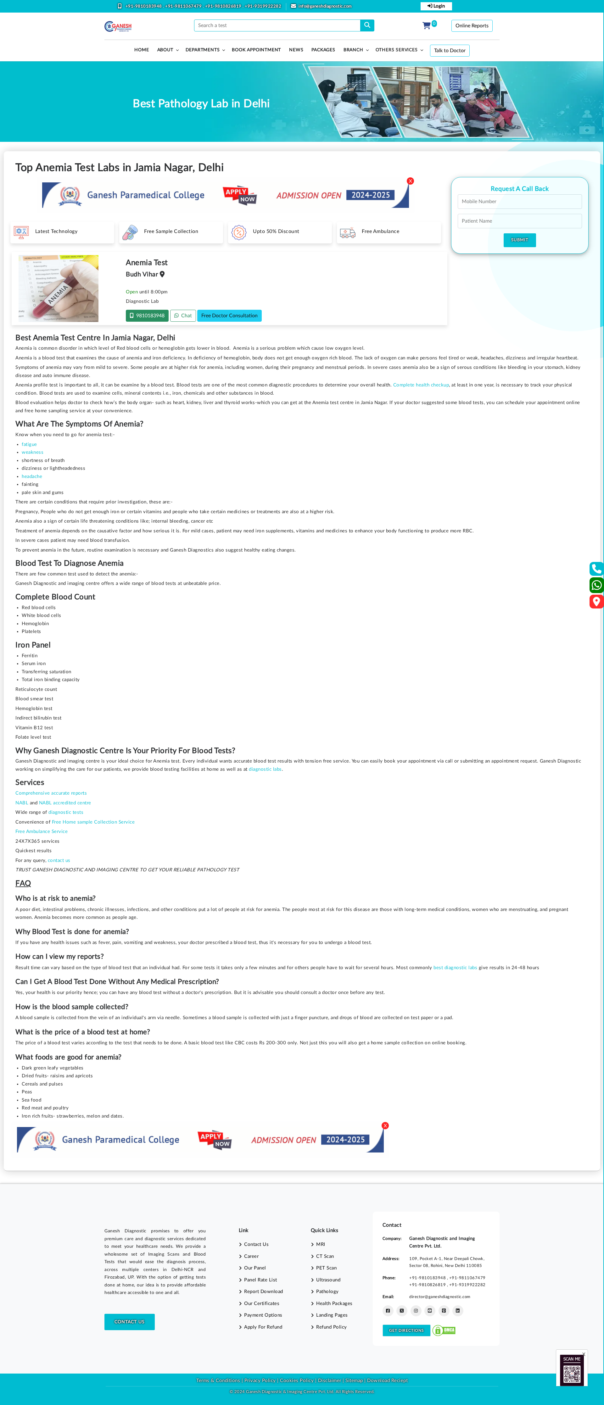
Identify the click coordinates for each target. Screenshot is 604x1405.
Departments (203, 50)
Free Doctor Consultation (229, 315)
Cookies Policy (297, 1380)
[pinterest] (444, 1310)
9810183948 (149, 315)
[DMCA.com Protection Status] (444, 1330)
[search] (367, 25)
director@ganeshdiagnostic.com (440, 1297)
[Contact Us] (597, 571)
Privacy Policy (259, 1380)
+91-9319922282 (263, 6)
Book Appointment (256, 50)
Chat (185, 315)
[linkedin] (457, 1310)
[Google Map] (597, 603)
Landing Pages (332, 1315)
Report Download (263, 1291)
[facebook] (388, 1310)
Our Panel (255, 1268)
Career (251, 1256)
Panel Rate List (260, 1280)
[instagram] (416, 1310)
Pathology (327, 1291)
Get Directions (406, 1330)
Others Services (397, 50)
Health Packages (334, 1303)
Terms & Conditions (218, 1380)
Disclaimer (329, 1380)
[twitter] (401, 1310)
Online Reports (472, 25)
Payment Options (263, 1315)
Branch (353, 50)
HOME (141, 50)
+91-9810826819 (224, 6)
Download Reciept (387, 1380)
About (165, 50)
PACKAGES (323, 50)
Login (438, 6)
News (296, 50)
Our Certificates (261, 1303)
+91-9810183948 (144, 6)
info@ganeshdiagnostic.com (325, 6)
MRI (320, 1244)
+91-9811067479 (184, 6)
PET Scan (326, 1268)
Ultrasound (328, 1280)
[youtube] (429, 1310)
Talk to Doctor (450, 50)
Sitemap (354, 1380)
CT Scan (325, 1256)
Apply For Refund (263, 1327)
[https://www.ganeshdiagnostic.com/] (117, 26)
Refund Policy (331, 1327)
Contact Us (130, 1322)
